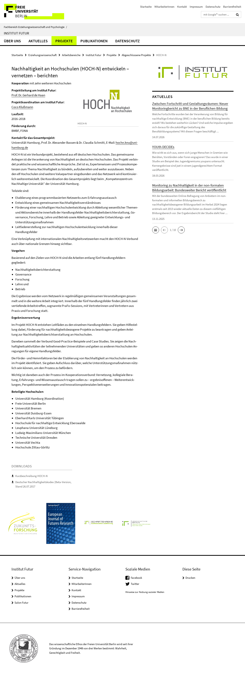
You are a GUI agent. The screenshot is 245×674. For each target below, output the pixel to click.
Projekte (64, 40)
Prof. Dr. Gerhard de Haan (28, 95)
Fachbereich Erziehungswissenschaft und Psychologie (35, 27)
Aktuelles (38, 40)
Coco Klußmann (22, 107)
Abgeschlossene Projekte (136, 55)
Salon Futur (21, 602)
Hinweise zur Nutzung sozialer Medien (144, 592)
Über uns (12, 40)
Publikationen (94, 40)
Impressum (196, 6)
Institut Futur (16, 33)
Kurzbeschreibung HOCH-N (31, 476)
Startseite (146, 6)
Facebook (136, 577)
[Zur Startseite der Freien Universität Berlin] (32, 11)
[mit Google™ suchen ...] (237, 14)
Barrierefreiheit (232, 6)
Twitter (135, 584)
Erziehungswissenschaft (42, 55)
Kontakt (182, 6)
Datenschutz (213, 6)
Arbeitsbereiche (71, 55)
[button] (155, 230)
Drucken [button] (190, 577)
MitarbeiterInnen (164, 6)
